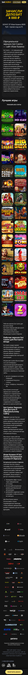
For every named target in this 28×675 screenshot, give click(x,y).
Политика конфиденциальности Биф (14, 643)
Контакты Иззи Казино (14, 644)
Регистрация (16, 2)
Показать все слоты (14, 104)
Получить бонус (14, 672)
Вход (24, 2)
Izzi (6, 2)
